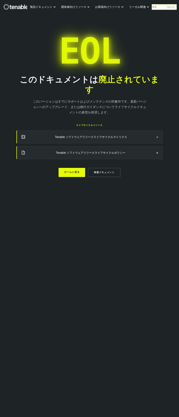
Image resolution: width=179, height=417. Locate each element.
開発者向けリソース (74, 6)
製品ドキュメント (41, 6)
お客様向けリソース (108, 6)
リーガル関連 (137, 6)
